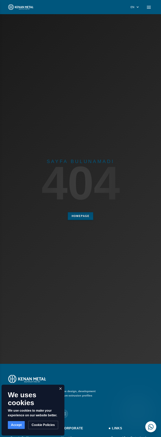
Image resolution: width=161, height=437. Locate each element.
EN (132, 7)
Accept (16, 425)
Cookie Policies (43, 425)
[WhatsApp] (150, 426)
